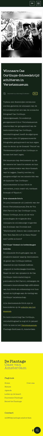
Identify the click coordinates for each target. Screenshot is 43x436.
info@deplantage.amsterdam (18, 418)
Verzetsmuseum (29, 325)
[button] (32, 3)
